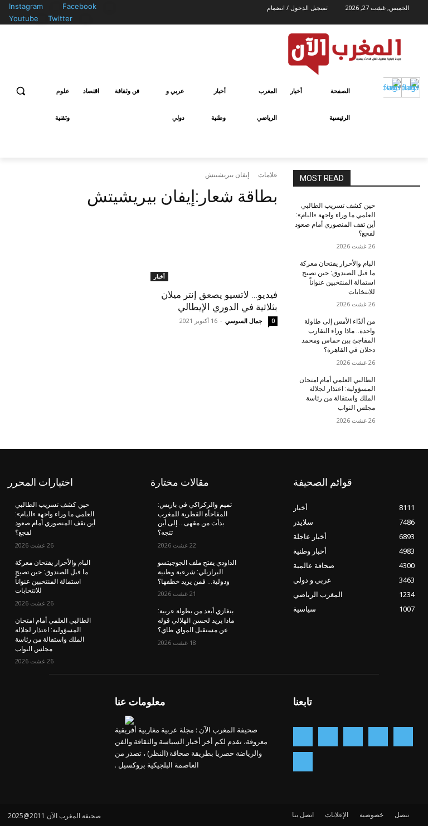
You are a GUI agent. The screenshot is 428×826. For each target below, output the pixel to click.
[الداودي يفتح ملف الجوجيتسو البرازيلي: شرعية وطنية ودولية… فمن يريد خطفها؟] (259, 571)
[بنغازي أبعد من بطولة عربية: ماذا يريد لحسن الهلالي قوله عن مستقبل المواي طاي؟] (259, 620)
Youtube (23, 18)
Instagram (26, 6)
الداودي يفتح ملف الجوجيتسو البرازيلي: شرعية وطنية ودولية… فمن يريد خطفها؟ (197, 572)
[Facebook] (109, 7)
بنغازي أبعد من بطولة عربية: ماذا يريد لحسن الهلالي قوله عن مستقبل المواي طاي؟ (196, 620)
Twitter (60, 18)
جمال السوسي (243, 320)
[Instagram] (56, 7)
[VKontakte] (303, 761)
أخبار (159, 276)
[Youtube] (41, 19)
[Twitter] (85, 19)
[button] (21, 91)
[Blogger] (403, 736)
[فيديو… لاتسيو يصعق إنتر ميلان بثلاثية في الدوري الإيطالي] (214, 249)
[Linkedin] (328, 736)
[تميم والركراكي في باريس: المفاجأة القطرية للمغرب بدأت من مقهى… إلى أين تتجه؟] (259, 513)
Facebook (79, 6)
